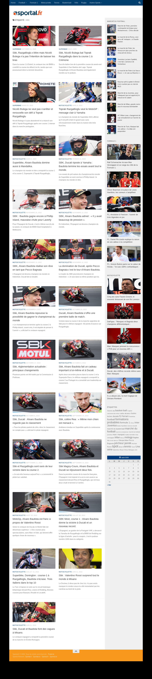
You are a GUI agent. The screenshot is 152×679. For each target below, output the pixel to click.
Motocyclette (46, 3)
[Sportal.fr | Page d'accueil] (28, 13)
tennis (127, 446)
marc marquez (119, 435)
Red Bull (134, 443)
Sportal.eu (36, 656)
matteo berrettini (130, 434)
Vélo (76, 3)
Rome (109, 447)
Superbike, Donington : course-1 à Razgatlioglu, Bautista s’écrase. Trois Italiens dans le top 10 (32, 579)
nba (108, 440)
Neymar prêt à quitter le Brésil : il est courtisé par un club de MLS (129, 84)
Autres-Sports (95, 3)
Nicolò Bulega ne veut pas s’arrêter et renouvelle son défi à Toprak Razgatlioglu (33, 113)
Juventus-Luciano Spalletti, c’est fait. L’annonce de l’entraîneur (127, 61)
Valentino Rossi (118, 450)
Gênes (132, 423)
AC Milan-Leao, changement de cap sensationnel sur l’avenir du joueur (129, 117)
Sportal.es (53, 656)
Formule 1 (34, 3)
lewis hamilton (122, 426)
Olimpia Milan (123, 440)
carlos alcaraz (125, 413)
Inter (137, 422)
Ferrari (125, 416)
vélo (136, 450)
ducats (116, 416)
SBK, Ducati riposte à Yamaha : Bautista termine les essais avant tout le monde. (80, 166)
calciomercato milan (113, 413)
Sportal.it (28, 656)
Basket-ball (66, 3)
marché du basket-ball (116, 429)
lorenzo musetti (132, 426)
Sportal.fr (45, 656)
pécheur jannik (122, 443)
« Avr (109, 485)
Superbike (17, 49)
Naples (136, 438)
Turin (133, 447)
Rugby (83, 3)
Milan (117, 437)
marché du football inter (122, 432)
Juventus (112, 425)
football (111, 419)
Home (13, 3)
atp (114, 411)
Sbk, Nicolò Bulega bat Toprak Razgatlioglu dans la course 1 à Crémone (75, 56)
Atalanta (109, 410)
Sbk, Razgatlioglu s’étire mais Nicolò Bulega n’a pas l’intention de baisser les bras (34, 56)
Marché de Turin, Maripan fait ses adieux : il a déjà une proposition (128, 129)
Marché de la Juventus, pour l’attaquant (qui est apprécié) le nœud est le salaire (129, 95)
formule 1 (125, 422)
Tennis (56, 3)
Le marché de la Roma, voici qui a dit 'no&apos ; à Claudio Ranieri (128, 39)
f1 (120, 416)
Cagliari (129, 410)
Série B (121, 447)
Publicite (51, 654)
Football (22, 3)
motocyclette (65, 105)
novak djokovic (114, 440)
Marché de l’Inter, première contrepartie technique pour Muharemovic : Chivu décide (128, 28)
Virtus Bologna (129, 450)
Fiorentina (132, 416)
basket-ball (121, 410)
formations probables (118, 421)
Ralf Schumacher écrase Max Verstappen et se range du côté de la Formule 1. (122, 165)
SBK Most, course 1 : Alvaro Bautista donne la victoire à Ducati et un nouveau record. (78, 523)
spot (115, 446)
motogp (129, 437)
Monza (122, 437)
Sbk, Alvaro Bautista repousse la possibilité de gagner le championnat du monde (34, 317)
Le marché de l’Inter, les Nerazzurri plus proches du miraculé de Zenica (127, 50)
